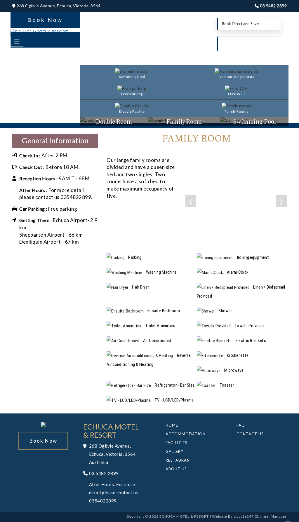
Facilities (176, 442)
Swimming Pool (254, 121)
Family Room (184, 121)
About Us (176, 469)
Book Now (45, 20)
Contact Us (250, 434)
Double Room (114, 121)
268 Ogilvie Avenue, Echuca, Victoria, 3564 (58, 5)
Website (219, 516)
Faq (241, 425)
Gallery (174, 451)
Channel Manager (271, 516)
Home (172, 425)
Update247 (244, 516)
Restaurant (179, 460)
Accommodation (186, 434)
